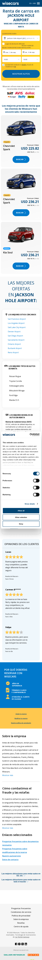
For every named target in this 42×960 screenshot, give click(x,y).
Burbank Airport (15, 348)
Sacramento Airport (16, 340)
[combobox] (23, 59)
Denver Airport (14, 331)
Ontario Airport (14, 344)
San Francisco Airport (17, 319)
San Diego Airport (15, 335)
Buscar (19, 159)
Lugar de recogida (9, 34)
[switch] (36, 480)
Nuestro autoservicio (11, 856)
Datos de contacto (10, 859)
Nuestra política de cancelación (21, 723)
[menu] (38, 3)
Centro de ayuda (21, 926)
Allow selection (21, 517)
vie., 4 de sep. (30, 52)
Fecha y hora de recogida (11, 48)
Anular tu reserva (21, 714)
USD (34, 3)
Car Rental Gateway (22, 937)
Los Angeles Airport (16, 323)
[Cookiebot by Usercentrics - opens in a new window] (29, 434)
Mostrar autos (21, 74)
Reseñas (21, 923)
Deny (21, 524)
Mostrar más (7, 775)
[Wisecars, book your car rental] (10, 3)
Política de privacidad (21, 916)
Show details (30, 504)
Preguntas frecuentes (21, 908)
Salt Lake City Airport (17, 327)
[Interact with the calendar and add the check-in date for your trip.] (11, 52)
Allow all (21, 511)
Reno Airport (13, 352)
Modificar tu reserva (21, 718)
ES (30, 3)
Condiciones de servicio (21, 912)
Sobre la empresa (21, 919)
